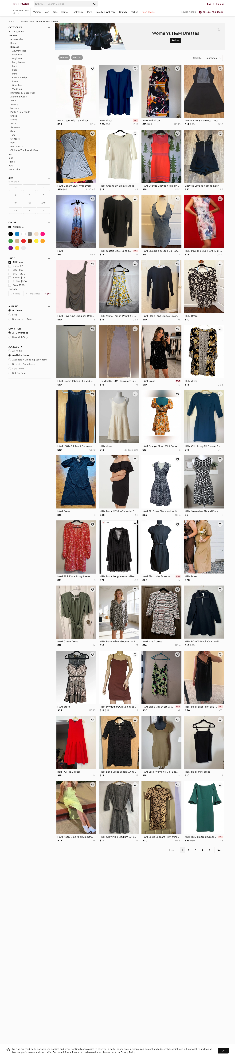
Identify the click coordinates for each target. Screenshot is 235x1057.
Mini (14, 73)
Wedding (17, 89)
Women (37, 12)
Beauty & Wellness (106, 12)
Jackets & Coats (18, 96)
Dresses (14, 46)
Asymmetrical (19, 50)
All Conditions (20, 332)
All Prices (18, 262)
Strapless (17, 85)
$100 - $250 (20, 277)
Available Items (20, 355)
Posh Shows (148, 12)
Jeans (13, 100)
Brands (123, 12)
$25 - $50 (18, 269)
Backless (17, 54)
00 (15, 187)
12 (29, 202)
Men (46, 12)
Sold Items (18, 368)
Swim (13, 131)
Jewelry (14, 104)
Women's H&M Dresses (47, 21)
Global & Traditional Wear (24, 150)
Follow (175, 40)
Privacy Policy (128, 1052)
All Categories (16, 31)
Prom (15, 81)
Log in (210, 4)
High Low (17, 58)
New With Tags (20, 337)
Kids (55, 12)
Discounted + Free (22, 319)
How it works (188, 12)
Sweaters (15, 127)
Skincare (15, 138)
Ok (223, 1050)
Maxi (14, 66)
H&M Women (27, 21)
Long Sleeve (18, 62)
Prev (171, 850)
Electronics (77, 12)
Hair (12, 142)
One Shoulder (19, 77)
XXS (43, 202)
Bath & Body (17, 146)
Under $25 (18, 266)
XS (15, 210)
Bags (13, 43)
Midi (14, 69)
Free (14, 314)
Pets (89, 12)
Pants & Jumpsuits (20, 112)
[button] (41, 4)
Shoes (13, 115)
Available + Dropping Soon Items (30, 359)
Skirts (13, 123)
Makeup (14, 108)
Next (220, 850)
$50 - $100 (19, 273)
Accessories (16, 39)
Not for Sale (19, 373)
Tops (13, 135)
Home (64, 12)
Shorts (13, 119)
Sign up (220, 4)
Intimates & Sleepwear (22, 92)
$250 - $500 (20, 281)
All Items (17, 310)
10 (15, 202)
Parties (134, 12)
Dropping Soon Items (23, 364)
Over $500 (19, 285)
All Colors (18, 227)
